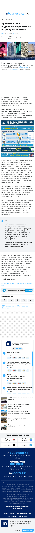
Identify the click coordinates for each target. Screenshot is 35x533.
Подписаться (27, 530)
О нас (6, 513)
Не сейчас (17, 530)
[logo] (15, 14)
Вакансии (12, 516)
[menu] (2, 14)
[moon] (28, 14)
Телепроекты (25, 513)
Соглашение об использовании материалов (18, 507)
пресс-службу (14, 69)
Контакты (14, 513)
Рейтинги (22, 516)
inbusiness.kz (23, 67)
